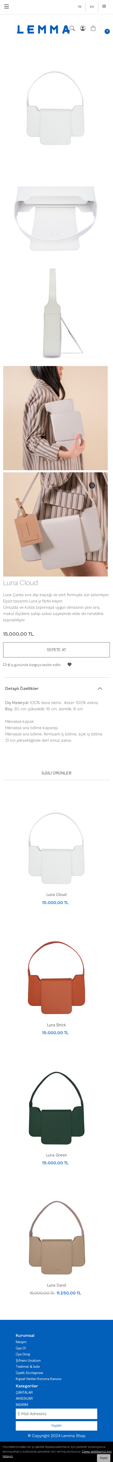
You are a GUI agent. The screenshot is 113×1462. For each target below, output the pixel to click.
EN (92, 7)
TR (79, 7)
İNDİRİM (22, 1405)
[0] (93, 28)
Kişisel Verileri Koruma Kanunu (38, 1379)
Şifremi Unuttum (28, 1361)
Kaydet (57, 1426)
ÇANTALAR (24, 1393)
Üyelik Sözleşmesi (29, 1373)
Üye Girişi (23, 1354)
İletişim (21, 1342)
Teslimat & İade (28, 1367)
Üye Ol (21, 1348)
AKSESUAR (24, 1399)
